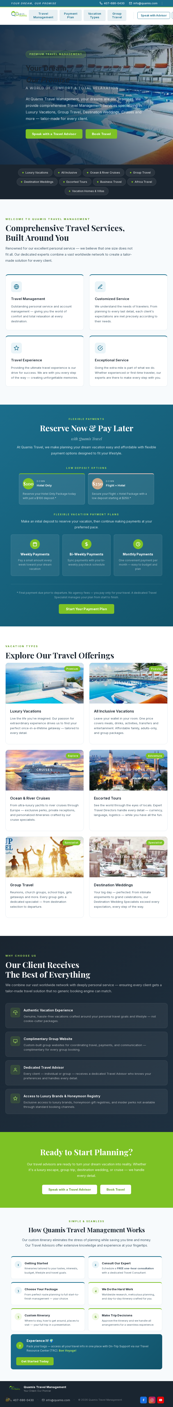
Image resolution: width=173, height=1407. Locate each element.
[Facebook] (143, 1400)
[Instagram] (152, 1400)
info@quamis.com (145, 3)
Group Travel (117, 15)
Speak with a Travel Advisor (54, 134)
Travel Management (43, 15)
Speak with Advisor (154, 15)
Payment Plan (70, 15)
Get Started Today (35, 1361)
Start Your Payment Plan (86, 609)
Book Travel (101, 134)
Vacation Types (94, 15)
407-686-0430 (114, 3)
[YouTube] (160, 1400)
